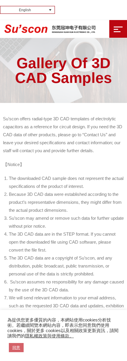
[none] (27, 10)
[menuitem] (27, 10)
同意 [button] (16, 347)
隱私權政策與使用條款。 (49, 336)
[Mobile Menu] (118, 29)
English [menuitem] (25, 10)
